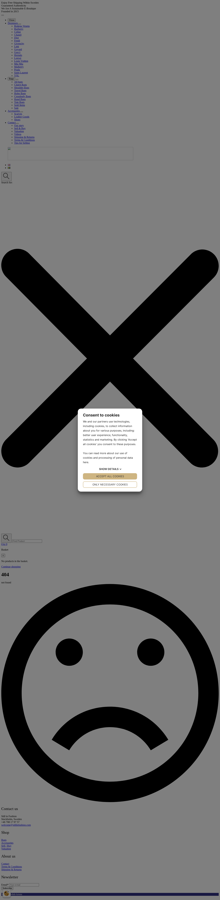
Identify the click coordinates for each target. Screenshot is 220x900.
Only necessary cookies (110, 484)
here (85, 462)
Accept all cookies (110, 476)
